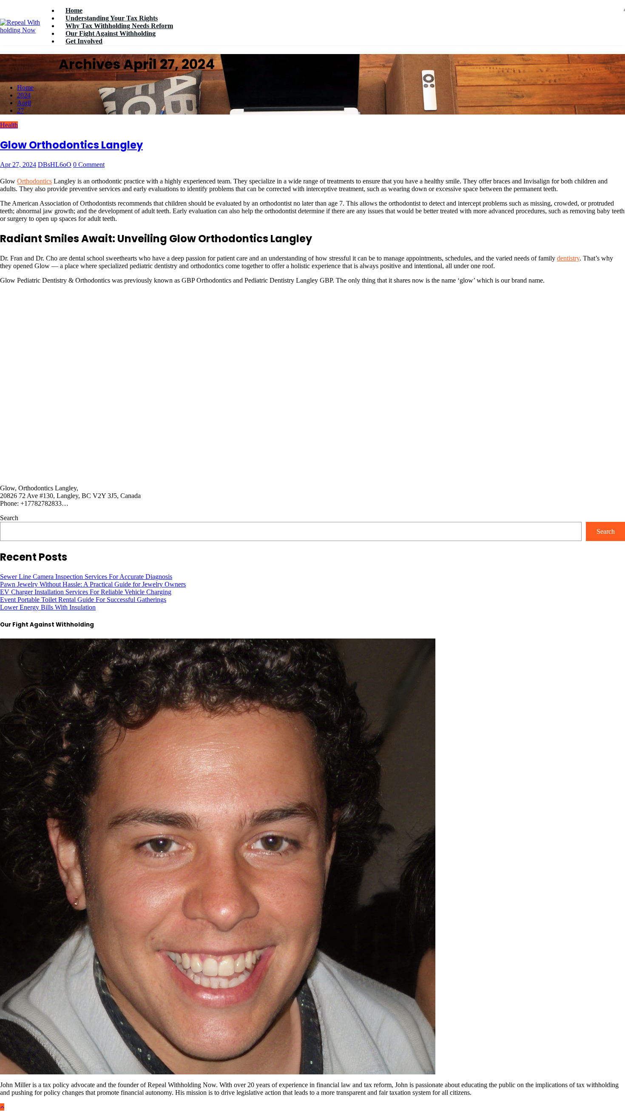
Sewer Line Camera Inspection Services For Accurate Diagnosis (86, 576)
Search (9, 517)
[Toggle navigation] (624, 10)
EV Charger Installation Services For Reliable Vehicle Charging (85, 592)
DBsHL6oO (54, 164)
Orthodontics (34, 181)
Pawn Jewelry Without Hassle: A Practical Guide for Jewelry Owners (93, 584)
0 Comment (89, 164)
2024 (24, 95)
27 (20, 110)
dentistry (568, 258)
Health (9, 125)
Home (25, 87)
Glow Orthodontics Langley (71, 145)
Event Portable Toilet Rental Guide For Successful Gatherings (83, 599)
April (24, 102)
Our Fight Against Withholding (110, 33)
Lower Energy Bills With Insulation (48, 607)
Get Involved (83, 41)
